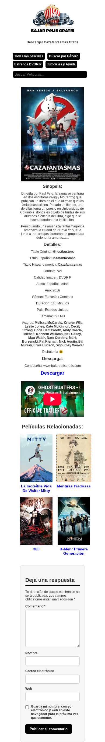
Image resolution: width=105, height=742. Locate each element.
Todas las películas (28, 56)
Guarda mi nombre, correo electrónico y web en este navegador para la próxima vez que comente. (54, 712)
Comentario (35, 606)
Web (28, 689)
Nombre (31, 653)
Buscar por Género (63, 56)
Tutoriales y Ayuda (61, 64)
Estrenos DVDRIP (27, 64)
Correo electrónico (39, 671)
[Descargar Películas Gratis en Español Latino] (52, 20)
